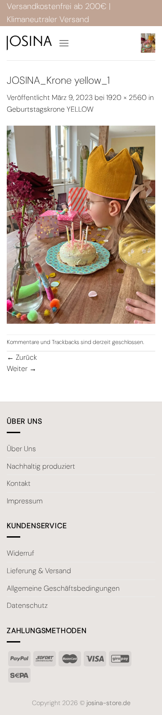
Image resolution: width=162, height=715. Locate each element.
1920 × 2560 (126, 97)
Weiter (21, 368)
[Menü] (63, 43)
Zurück (22, 357)
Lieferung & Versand (39, 570)
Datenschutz (27, 605)
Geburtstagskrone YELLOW (50, 109)
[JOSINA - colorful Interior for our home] (29, 43)
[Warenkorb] (148, 43)
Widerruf (20, 553)
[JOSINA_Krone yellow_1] (81, 224)
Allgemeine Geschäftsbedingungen (63, 588)
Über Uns (21, 448)
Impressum (25, 501)
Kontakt (19, 483)
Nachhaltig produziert (41, 466)
